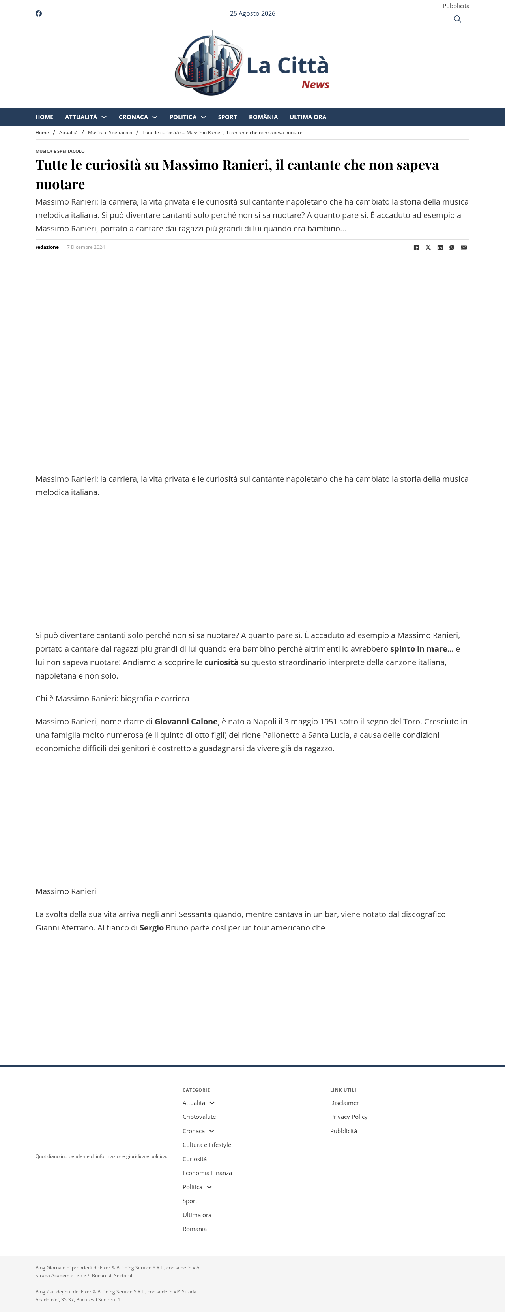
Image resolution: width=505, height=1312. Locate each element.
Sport (293, 103)
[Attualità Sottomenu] (170, 103)
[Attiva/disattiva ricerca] (457, 19)
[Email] (463, 247)
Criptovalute (199, 1116)
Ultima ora (373, 103)
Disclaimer (344, 1103)
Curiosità (195, 1159)
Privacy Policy (349, 1116)
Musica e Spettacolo (110, 132)
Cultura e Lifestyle (207, 1144)
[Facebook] (416, 247)
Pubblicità (456, 5)
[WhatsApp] (452, 247)
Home (110, 103)
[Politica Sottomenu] (269, 103)
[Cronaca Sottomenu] (221, 103)
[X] (428, 247)
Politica (249, 103)
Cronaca (199, 103)
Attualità (147, 103)
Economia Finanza (207, 1173)
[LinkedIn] (440, 247)
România (329, 103)
